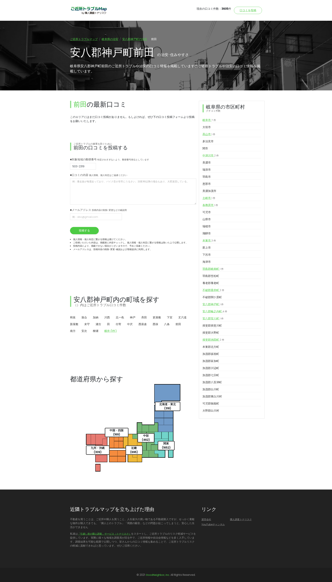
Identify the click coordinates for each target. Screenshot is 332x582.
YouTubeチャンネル (213, 524)
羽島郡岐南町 (213, 269)
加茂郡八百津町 (212, 382)
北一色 (120, 317)
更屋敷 (157, 317)
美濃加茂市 (209, 191)
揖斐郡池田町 (213, 340)
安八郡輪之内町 (214, 311)
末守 (87, 324)
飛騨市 (206, 233)
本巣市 (209, 241)
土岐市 (208, 198)
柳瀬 (95, 331)
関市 (205, 148)
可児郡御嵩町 (210, 404)
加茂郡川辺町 (210, 368)
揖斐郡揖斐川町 (212, 326)
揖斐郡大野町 (210, 333)
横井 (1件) (110, 331)
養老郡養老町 (210, 283)
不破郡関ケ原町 (212, 297)
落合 (84, 317)
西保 (155, 324)
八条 (167, 324)
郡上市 (206, 248)
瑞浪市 (206, 170)
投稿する (84, 230)
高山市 (208, 134)
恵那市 (206, 184)
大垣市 (206, 127)
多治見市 (208, 141)
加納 (95, 317)
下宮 (169, 317)
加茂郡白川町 (210, 389)
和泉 (73, 317)
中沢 (130, 324)
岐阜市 (209, 120)
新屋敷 (74, 324)
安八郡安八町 (213, 318)
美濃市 (206, 163)
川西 (107, 317)
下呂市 (206, 255)
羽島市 (206, 177)
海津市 (206, 262)
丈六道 (182, 317)
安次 (84, 331)
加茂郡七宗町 (210, 375)
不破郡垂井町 (213, 290)
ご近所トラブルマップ (84, 39)
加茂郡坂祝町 (210, 354)
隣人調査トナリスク (241, 519)
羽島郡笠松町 (210, 276)
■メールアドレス (98, 210)
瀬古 (98, 324)
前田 (178, 324)
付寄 (118, 324)
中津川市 (210, 155)
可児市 (206, 212)
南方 (73, 331)
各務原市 (210, 205)
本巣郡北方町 (210, 347)
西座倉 (143, 324)
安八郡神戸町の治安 (134, 39)
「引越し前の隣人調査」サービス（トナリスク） (104, 534)
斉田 (144, 317)
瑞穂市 (206, 226)
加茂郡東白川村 (212, 396)
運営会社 (206, 519)
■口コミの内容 (98, 175)
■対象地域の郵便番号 (109, 159)
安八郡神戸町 (213, 304)
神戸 (132, 317)
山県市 (206, 219)
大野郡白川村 (210, 411)
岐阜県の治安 (110, 39)
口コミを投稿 (248, 10)
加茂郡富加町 (210, 361)
